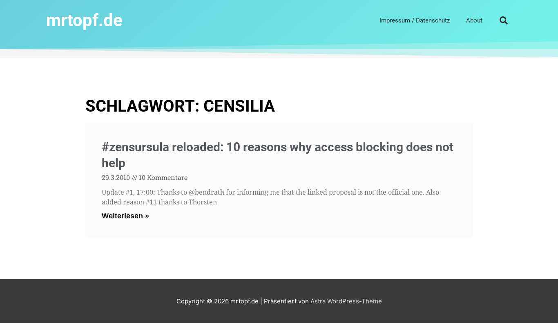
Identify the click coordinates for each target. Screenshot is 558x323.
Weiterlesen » (125, 216)
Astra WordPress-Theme (346, 301)
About (474, 20)
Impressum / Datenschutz (414, 20)
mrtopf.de (84, 20)
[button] (504, 20)
